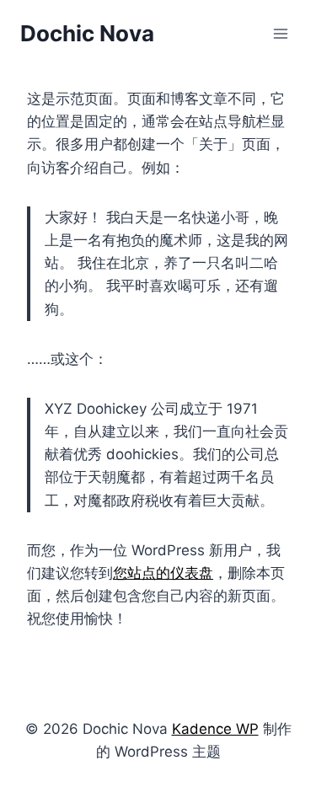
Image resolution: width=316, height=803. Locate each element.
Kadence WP (215, 728)
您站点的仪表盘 (163, 573)
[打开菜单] (280, 33)
